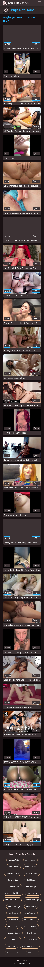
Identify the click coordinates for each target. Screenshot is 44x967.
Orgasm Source (14, 933)
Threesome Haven (14, 953)
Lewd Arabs (31, 906)
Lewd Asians (13, 913)
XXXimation (32, 953)
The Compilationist (30, 946)
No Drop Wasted (30, 926)
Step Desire (11, 946)
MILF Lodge (12, 926)
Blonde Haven (30, 866)
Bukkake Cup (13, 880)
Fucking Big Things (13, 893)
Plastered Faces (12, 939)
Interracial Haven (12, 900)
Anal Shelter (30, 860)
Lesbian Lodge (14, 906)
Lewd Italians (30, 913)
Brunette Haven (31, 873)
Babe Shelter (13, 866)
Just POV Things (32, 900)
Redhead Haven (31, 939)
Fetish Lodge (31, 886)
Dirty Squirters (14, 886)
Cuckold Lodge (30, 880)
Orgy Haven (31, 933)
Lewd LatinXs (13, 919)
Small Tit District (18, 3)
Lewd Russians (30, 919)
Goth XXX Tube (33, 893)
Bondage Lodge (12, 873)
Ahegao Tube (14, 860)
